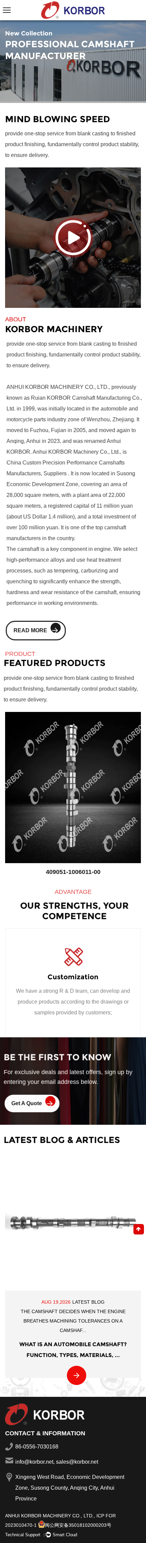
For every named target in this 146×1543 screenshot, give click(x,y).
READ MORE (30, 630)
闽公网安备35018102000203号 (78, 1525)
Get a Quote (27, 1103)
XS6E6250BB (74, 872)
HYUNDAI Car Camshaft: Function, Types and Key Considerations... (73, 1340)
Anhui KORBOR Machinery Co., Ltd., (50, 1515)
